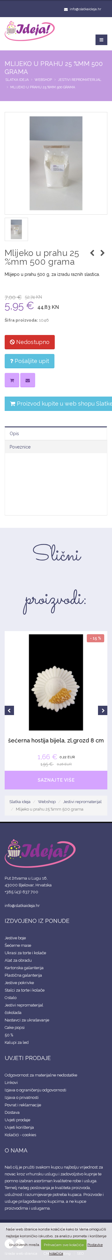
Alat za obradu (18, 960)
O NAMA (16, 1150)
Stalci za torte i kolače (24, 990)
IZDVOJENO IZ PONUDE (37, 921)
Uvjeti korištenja (19, 1127)
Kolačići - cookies (20, 1134)
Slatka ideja (17, 80)
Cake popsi (15, 1027)
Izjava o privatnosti (22, 1097)
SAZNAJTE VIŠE (56, 780)
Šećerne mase (18, 945)
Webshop (43, 80)
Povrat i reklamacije (23, 1105)
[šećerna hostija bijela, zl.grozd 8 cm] (56, 682)
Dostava (12, 1112)
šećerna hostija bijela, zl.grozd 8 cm (56, 740)
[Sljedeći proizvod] (102, 253)
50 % (9, 1035)
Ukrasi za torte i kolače (25, 953)
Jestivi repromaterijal (79, 80)
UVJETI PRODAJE (28, 1058)
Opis (14, 433)
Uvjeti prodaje (17, 1120)
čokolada (13, 1012)
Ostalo (10, 997)
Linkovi (11, 1082)
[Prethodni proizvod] (92, 253)
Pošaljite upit (31, 361)
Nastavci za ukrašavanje (27, 1020)
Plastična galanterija (23, 975)
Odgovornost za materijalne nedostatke (41, 1075)
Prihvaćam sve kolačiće (64, 1245)
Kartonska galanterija (24, 967)
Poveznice (20, 446)
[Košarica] (12, 380)
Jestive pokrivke (19, 982)
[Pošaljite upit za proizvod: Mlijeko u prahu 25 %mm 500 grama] (27, 380)
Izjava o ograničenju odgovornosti (35, 1090)
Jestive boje (15, 938)
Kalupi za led (17, 1042)
